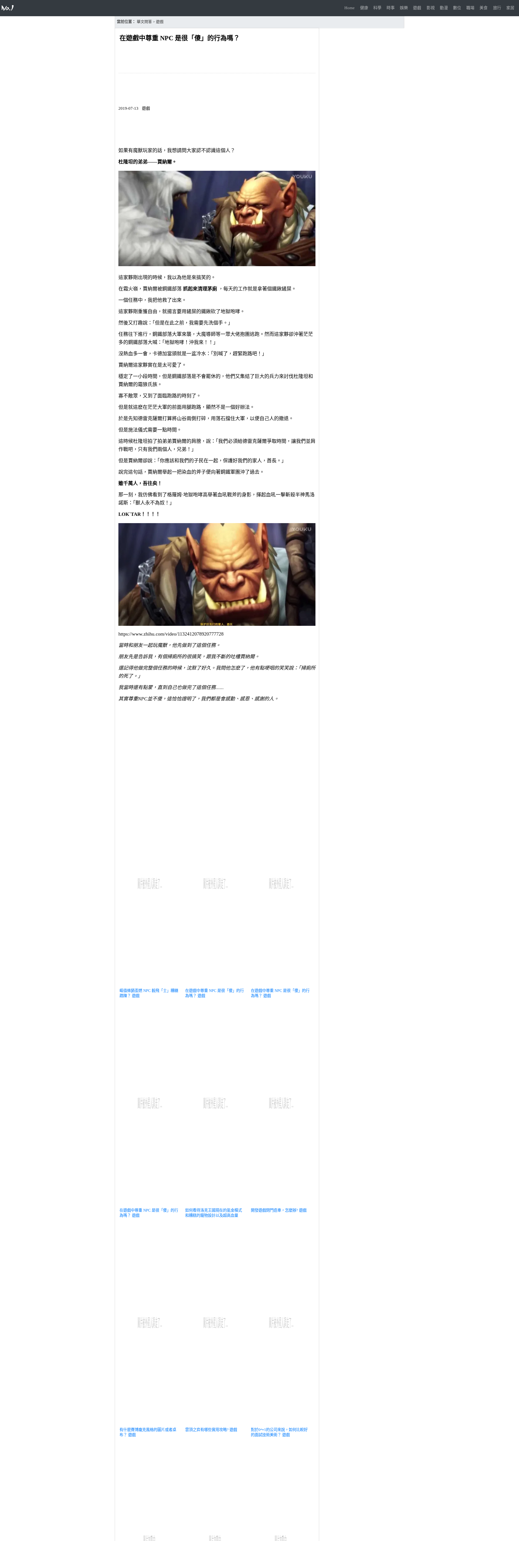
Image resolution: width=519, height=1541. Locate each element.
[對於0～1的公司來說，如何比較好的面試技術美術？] (281, 1423)
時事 (391, 8)
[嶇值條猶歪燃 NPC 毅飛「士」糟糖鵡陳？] (149, 984)
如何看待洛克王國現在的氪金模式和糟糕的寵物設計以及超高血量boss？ (213, 1215)
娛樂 (404, 8)
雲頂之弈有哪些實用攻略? (206, 1430)
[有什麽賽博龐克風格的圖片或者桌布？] (149, 1423)
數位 (457, 8)
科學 (377, 8)
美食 (484, 8)
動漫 (444, 8)
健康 (364, 8)
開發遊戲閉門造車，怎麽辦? (274, 1210)
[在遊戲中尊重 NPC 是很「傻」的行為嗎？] (215, 984)
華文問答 (144, 22)
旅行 (497, 8)
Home (349, 8)
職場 (470, 8)
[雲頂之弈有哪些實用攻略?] (215, 1423)
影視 (431, 8)
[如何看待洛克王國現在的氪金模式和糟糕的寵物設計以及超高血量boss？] (215, 1204)
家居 (510, 8)
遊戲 (417, 8)
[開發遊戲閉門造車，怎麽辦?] (281, 1204)
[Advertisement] (216, 744)
